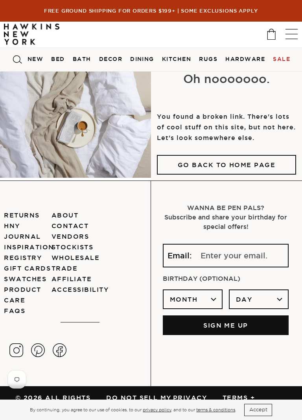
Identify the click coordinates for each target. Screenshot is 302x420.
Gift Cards (27, 268)
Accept (258, 409)
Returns (21, 215)
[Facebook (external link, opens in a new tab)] (59, 350)
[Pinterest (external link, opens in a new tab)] (38, 350)
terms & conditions (215, 409)
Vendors (70, 236)
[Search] (17, 59)
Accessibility (80, 289)
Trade (64, 268)
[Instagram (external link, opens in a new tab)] (16, 350)
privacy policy (157, 409)
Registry (23, 257)
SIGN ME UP (225, 325)
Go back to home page (227, 164)
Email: (180, 255)
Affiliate (72, 278)
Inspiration (29, 247)
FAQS (14, 310)
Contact (70, 225)
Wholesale (75, 257)
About (65, 215)
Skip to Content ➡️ (32, 38)
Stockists (72, 247)
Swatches (25, 278)
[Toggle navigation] (291, 34)
